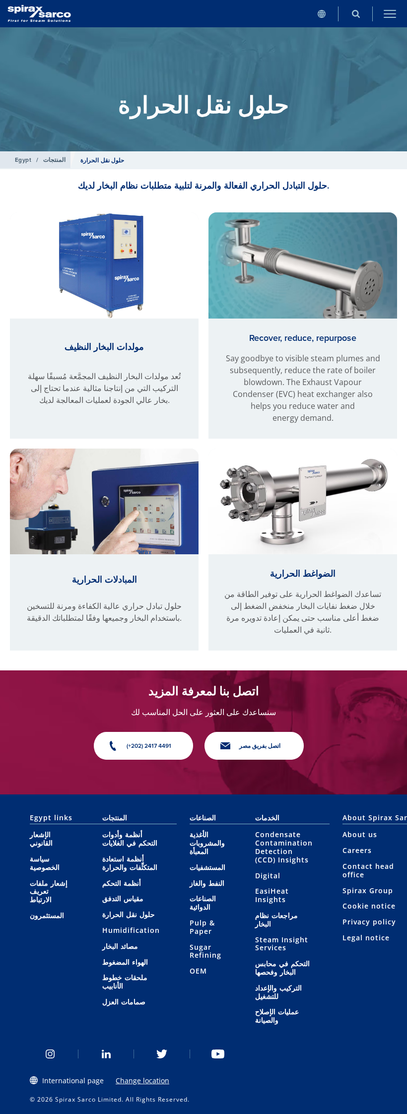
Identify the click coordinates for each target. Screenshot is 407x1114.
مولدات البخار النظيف (104, 346)
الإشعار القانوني (41, 839)
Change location (142, 1080)
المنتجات (54, 159)
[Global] (321, 13)
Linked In (106, 1053)
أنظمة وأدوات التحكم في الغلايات (129, 839)
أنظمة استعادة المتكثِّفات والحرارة (129, 863)
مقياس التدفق (122, 898)
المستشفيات (207, 867)
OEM (198, 971)
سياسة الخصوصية (45, 863)
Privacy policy (369, 921)
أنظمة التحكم (121, 883)
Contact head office (368, 870)
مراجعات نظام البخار (276, 919)
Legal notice (366, 937)
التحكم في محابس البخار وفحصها (282, 968)
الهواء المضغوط (125, 962)
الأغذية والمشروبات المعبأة (207, 843)
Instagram (50, 1053)
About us (359, 834)
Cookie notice (369, 906)
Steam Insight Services (281, 944)
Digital (267, 875)
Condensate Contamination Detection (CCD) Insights (284, 847)
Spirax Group (367, 890)
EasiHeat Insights (272, 895)
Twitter (162, 1053)
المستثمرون (47, 915)
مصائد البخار (120, 946)
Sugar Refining (205, 951)
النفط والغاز (207, 883)
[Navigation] (390, 13)
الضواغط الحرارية (303, 573)
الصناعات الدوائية (203, 903)
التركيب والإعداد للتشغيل (278, 992)
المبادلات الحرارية (104, 579)
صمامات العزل (123, 1001)
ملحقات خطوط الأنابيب (124, 981)
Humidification (131, 930)
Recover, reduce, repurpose (302, 337)
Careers (357, 850)
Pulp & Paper (202, 927)
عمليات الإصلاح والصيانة (277, 1016)
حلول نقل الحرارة (128, 914)
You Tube (218, 1053)
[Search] (355, 13)
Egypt (23, 159)
